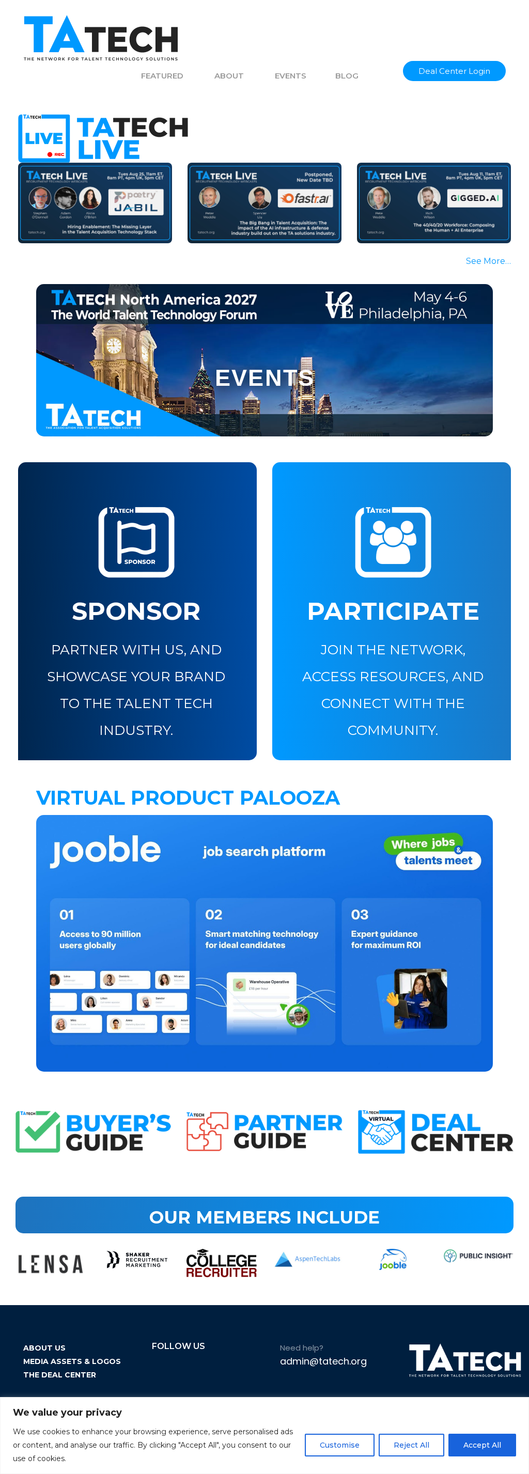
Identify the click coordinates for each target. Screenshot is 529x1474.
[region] (264, 1435)
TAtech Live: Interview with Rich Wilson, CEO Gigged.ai (431, 193)
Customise (340, 1445)
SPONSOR (136, 611)
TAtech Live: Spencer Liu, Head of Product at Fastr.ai (262, 193)
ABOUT (229, 76)
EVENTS (290, 76)
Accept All (482, 1445)
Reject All (411, 1445)
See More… (488, 261)
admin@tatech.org (323, 1361)
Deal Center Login (454, 71)
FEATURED (162, 76)
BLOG (347, 76)
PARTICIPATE (393, 611)
